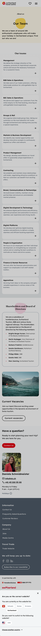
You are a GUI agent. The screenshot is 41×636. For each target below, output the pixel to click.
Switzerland (12, 610)
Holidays (5, 493)
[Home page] (9, 3)
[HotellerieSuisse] (9, 582)
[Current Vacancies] (20, 396)
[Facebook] (3, 561)
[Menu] (36, 3)
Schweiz (10, 606)
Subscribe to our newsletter (16, 567)
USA (9, 623)
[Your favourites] (30, 3)
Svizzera (28, 606)
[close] (38, 593)
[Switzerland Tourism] (9, 587)
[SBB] (24, 582)
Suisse (19, 606)
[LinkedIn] (12, 561)
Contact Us (8, 445)
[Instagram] (7, 561)
